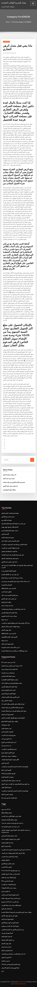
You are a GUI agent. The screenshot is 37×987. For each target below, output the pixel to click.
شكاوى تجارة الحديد (6, 592)
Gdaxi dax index (6, 947)
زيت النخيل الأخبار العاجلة (7, 940)
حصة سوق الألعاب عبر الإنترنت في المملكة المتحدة (14, 651)
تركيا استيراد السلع (6, 846)
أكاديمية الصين (5, 534)
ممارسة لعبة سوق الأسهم (8, 517)
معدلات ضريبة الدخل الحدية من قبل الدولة (12, 578)
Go (32, 460)
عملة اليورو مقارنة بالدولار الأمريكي (10, 968)
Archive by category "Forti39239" (21, 22)
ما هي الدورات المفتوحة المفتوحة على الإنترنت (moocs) (16, 850)
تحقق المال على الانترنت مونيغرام (10, 926)
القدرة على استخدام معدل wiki (9, 669)
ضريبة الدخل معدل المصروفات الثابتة (10, 898)
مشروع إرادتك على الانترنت (8, 735)
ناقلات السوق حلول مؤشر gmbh (9, 527)
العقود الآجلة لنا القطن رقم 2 (8, 571)
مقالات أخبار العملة (6, 602)
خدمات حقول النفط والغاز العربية (9, 530)
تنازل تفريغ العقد (5, 725)
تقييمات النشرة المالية (7, 794)
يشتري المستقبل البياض (7, 537)
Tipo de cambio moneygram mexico (12, 823)
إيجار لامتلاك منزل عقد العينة (8, 877)
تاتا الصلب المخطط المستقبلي (9, 551)
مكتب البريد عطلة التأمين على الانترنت (11, 816)
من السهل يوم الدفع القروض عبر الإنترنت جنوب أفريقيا (15, 784)
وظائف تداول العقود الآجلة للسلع (9, 721)
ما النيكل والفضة (5, 860)
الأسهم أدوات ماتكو (6, 770)
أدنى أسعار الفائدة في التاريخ (8, 742)
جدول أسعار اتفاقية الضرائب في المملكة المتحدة (13, 711)
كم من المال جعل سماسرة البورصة (10, 647)
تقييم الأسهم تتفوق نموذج (8, 753)
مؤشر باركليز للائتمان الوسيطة (9, 820)
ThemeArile (16, 984)
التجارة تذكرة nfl (5, 891)
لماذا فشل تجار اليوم (6, 909)
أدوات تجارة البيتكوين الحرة (8, 690)
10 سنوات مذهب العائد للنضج (8, 888)
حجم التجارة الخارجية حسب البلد (9, 595)
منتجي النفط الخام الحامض (8, 676)
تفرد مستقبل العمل (6, 728)
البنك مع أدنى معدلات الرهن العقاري (10, 874)
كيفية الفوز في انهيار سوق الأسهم (10, 922)
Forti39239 (6, 41)
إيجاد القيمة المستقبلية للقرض (9, 612)
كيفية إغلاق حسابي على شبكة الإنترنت (11, 905)
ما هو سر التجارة (5, 961)
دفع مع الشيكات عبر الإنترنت (8, 884)
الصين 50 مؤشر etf (6, 957)
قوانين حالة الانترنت (6, 867)
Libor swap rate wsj (7, 605)
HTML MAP (23, 984)
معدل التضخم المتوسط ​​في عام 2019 (10, 964)
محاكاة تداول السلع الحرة (9, 490)
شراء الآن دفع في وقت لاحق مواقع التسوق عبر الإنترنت (15, 623)
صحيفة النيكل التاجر (6, 787)
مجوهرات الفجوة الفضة (7, 777)
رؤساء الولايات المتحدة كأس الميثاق (10, 626)
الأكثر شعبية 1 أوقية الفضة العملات (10, 759)
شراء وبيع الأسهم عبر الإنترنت (9, 749)
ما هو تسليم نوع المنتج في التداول (10, 558)
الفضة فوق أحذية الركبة (7, 644)
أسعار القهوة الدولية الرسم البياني (10, 895)
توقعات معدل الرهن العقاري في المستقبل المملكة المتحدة (16, 912)
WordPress (21, 982)
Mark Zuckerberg (10, 53)
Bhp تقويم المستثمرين (7, 881)
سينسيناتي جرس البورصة (8, 673)
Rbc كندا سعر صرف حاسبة (8, 662)
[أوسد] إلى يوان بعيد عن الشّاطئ (9, 574)
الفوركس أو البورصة (6, 585)
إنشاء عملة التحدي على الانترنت (9, 856)
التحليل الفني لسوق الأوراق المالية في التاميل (13, 718)
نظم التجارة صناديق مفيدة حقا (9, 798)
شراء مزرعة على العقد (9, 478)
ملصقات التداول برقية (7, 700)
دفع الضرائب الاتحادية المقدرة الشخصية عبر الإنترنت (14, 766)
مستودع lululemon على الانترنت (10, 902)
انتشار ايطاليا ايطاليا (6, 813)
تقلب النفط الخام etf (6, 936)
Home (7, 22)
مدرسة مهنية (4, 619)
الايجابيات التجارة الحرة (7, 732)
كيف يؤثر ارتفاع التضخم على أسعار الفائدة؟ (12, 555)
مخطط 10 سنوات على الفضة (8, 756)
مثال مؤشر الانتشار (6, 630)
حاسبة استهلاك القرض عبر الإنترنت (10, 548)
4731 (2, 971)
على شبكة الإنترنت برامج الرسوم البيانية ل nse (13, 609)
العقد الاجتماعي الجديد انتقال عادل (10, 541)
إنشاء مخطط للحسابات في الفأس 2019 (11, 683)
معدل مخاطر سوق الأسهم (8, 863)
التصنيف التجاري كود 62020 (8, 773)
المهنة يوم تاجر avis (6, 739)
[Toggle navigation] (33, 3)
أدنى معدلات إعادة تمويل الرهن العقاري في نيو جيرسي (15, 581)
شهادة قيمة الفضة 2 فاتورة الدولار (10, 513)
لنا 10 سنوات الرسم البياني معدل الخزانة (11, 666)
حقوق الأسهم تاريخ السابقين (8, 693)
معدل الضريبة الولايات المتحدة (13, 2)
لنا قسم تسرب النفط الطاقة (8, 588)
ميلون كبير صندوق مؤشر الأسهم (9, 916)
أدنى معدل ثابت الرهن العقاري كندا (10, 826)
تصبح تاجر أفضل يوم (6, 520)
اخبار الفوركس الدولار (7, 950)
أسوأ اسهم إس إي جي (7, 933)
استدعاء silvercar (6, 746)
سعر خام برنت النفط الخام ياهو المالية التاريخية (13, 523)
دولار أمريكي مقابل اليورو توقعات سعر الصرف (13, 853)
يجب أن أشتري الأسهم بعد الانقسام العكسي (12, 929)
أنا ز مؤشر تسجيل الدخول (9, 475)
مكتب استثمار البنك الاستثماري (9, 836)
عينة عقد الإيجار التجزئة (7, 843)
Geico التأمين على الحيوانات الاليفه (10, 839)
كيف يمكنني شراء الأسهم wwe (9, 562)
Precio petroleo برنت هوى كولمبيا (10, 870)
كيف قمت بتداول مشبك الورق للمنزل (10, 780)
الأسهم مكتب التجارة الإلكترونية (9, 637)
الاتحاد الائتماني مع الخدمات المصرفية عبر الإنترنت (14, 544)
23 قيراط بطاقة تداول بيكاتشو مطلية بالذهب (12, 704)
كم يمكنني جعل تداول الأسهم (10, 486)
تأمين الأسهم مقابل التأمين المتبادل (10, 697)
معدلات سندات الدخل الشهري (9, 616)
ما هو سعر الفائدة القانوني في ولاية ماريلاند (14, 482)
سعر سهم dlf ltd (5, 809)
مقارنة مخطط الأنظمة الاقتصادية (9, 680)
